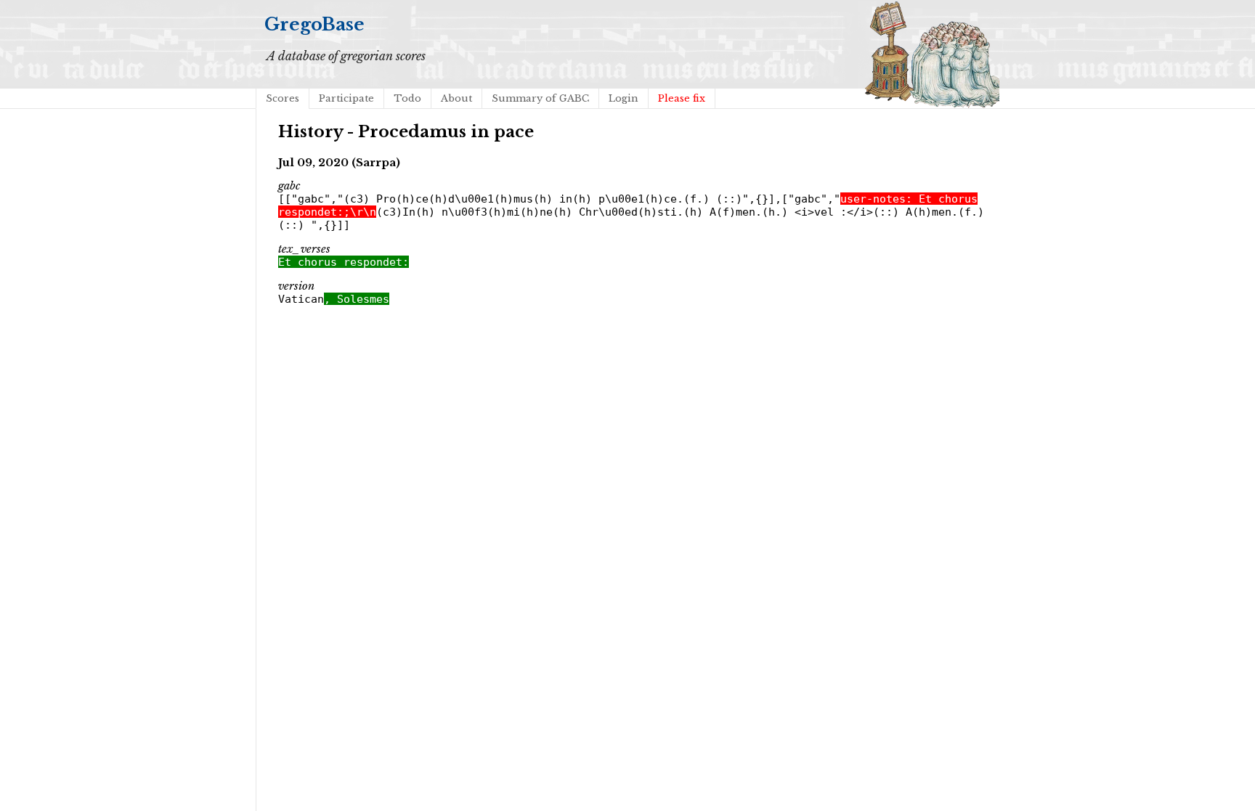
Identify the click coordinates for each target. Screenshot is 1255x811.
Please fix (681, 98)
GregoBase (314, 24)
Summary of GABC (540, 98)
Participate (346, 98)
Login (623, 98)
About (456, 98)
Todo (407, 98)
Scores (282, 98)
